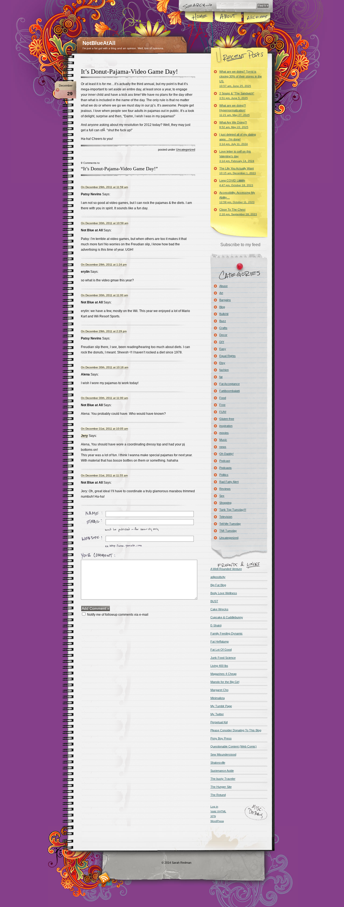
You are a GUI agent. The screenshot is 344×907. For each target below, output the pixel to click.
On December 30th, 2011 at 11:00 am (104, 295)
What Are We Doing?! (233, 125)
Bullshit (223, 314)
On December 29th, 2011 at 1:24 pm (104, 264)
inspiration (225, 425)
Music (223, 439)
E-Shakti (215, 625)
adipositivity (217, 577)
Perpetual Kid (219, 722)
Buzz (222, 321)
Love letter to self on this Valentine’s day (236, 156)
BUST (214, 601)
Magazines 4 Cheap (223, 673)
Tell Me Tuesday (230, 523)
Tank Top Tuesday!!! (232, 509)
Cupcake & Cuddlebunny (226, 617)
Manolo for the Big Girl (224, 681)
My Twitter (217, 714)
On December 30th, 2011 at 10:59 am (104, 223)
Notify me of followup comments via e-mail (117, 615)
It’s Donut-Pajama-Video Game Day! (129, 71)
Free (222, 404)
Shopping (225, 502)
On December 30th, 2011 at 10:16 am (104, 367)
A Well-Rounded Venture (226, 569)
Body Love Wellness (223, 593)
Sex (221, 495)
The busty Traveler (222, 778)
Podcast (224, 460)
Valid (218, 811)
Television (225, 516)
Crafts (223, 328)
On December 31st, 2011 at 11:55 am (104, 475)
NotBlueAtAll (99, 43)
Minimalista (217, 698)
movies (224, 432)
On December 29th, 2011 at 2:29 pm (104, 331)
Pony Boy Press (221, 738)
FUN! (222, 411)
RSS (104, 878)
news (222, 446)
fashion (224, 369)
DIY (221, 341)
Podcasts (225, 467)
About (228, 17)
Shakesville (217, 762)
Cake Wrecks (219, 609)
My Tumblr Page (221, 706)
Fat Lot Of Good (221, 649)
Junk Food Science (223, 657)
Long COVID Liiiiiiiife (236, 183)
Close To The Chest (238, 212)
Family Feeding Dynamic (226, 633)
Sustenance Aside (222, 770)
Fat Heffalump (219, 641)
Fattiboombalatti (229, 390)
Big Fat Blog (218, 585)
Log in (214, 806)
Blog (222, 307)
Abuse (223, 286)
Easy (222, 348)
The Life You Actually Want (237, 171)
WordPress (217, 821)
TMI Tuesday (228, 530)
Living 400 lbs (219, 665)
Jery (84, 436)
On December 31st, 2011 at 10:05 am (104, 428)
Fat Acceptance (229, 383)
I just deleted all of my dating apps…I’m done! (237, 139)
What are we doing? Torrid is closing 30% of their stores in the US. (240, 78)
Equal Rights (227, 355)
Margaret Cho (219, 690)
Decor (223, 334)
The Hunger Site (221, 786)
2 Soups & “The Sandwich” (236, 96)
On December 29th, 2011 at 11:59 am (104, 187)
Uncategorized (185, 149)
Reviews (225, 488)
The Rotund (218, 794)
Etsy (222, 362)
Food (222, 397)
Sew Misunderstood (223, 754)
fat (221, 376)
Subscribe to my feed (240, 244)
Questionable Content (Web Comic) (233, 746)
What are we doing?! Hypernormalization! (234, 110)
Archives (256, 17)
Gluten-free (226, 418)
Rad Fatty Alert (229, 481)
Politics (223, 474)
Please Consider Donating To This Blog (235, 730)
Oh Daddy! (226, 453)
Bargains (225, 300)
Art (221, 293)
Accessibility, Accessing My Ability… (237, 197)
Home (199, 17)
